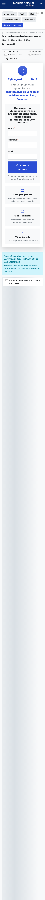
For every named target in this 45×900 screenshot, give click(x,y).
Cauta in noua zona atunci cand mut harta (24, 281)
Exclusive (37, 51)
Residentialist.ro (24, 4)
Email (11, 151)
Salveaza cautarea (12, 25)
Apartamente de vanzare (16, 33)
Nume (11, 128)
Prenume (13, 140)
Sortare (11, 59)
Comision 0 (13, 51)
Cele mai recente (15, 55)
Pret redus (36, 55)
